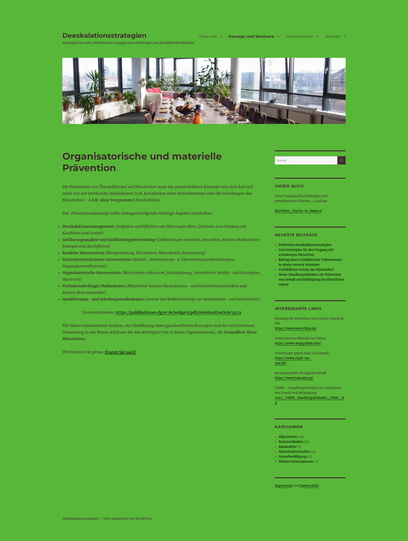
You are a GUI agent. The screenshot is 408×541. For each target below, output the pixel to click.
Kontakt (332, 36)
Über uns (208, 36)
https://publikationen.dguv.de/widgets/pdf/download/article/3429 (178, 312)
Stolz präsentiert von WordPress (127, 519)
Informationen (299, 36)
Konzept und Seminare (251, 36)
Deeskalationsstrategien (104, 35)
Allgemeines (288, 437)
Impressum (283, 486)
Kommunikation (291, 442)
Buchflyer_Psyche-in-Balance (298, 211)
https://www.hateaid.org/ (294, 378)
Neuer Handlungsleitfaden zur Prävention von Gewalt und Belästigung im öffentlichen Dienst (312, 280)
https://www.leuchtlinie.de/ (296, 328)
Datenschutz (309, 486)
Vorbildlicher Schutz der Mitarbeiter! (306, 270)
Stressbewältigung (293, 457)
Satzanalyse (287, 447)
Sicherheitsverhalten (294, 452)
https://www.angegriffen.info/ (298, 343)
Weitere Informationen (296, 462)
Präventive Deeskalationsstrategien (305, 245)
